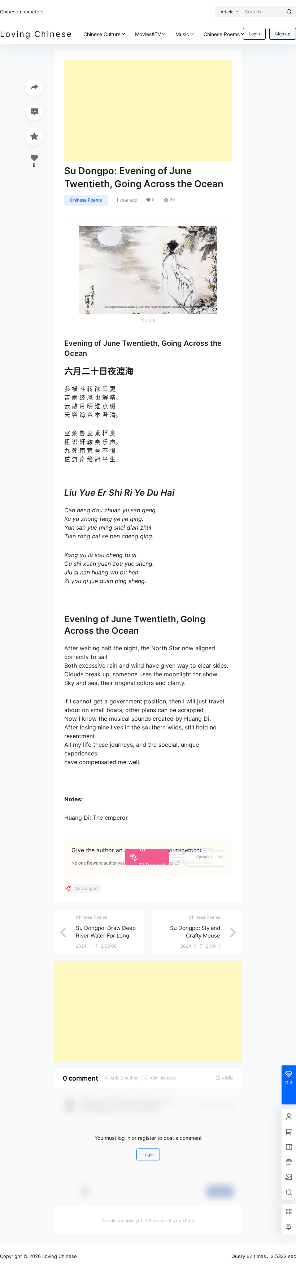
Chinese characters (22, 11)
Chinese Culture (102, 34)
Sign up (282, 33)
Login (254, 33)
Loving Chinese (59, 1256)
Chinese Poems (222, 34)
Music (182, 34)
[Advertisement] (148, 110)
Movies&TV (148, 34)
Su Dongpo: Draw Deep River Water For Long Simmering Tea (106, 936)
